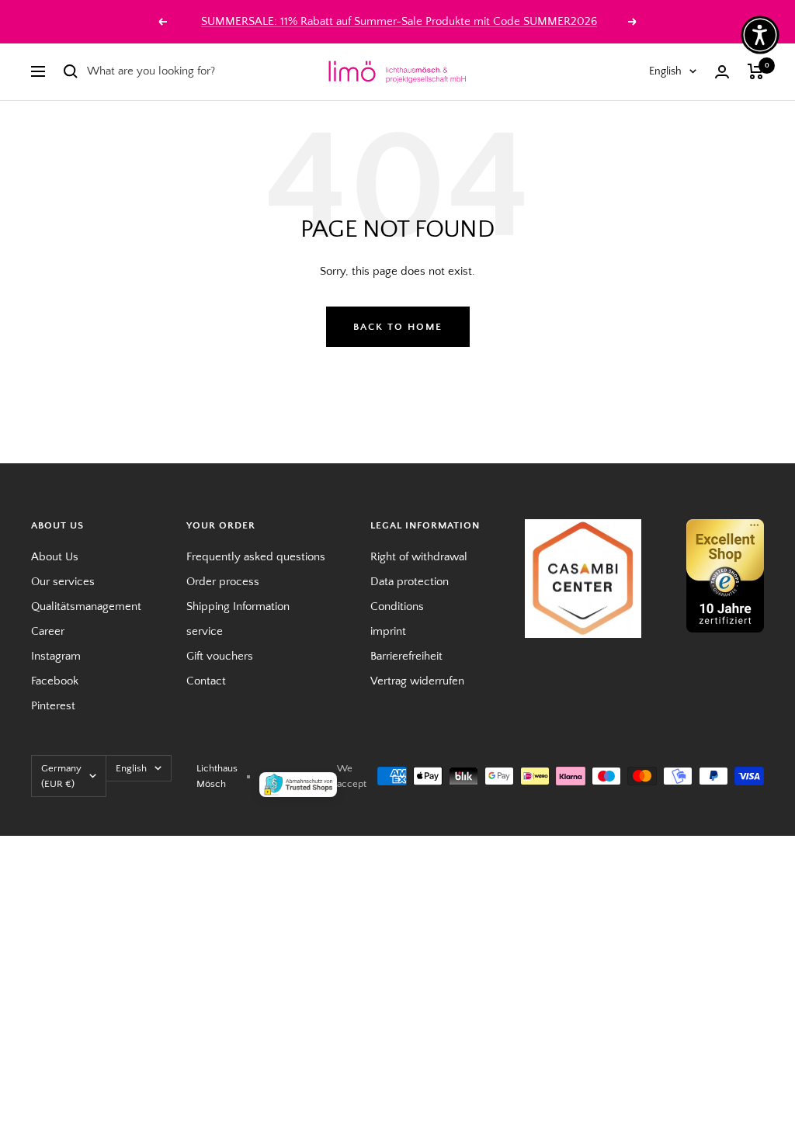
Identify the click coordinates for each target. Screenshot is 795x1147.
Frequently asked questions (255, 556)
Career (47, 631)
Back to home (398, 326)
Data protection (409, 581)
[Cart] (756, 71)
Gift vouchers (219, 656)
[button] (760, 35)
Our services (63, 581)
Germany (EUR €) (61, 776)
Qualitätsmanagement (86, 606)
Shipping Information (238, 606)
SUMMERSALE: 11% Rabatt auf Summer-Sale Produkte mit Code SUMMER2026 (399, 21)
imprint (388, 631)
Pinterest (53, 705)
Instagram (56, 656)
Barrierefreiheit (406, 656)
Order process (222, 581)
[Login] (722, 71)
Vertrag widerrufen (417, 681)
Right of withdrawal (418, 556)
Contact (206, 681)
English (665, 71)
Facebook (54, 681)
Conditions (397, 606)
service (204, 631)
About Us (54, 556)
